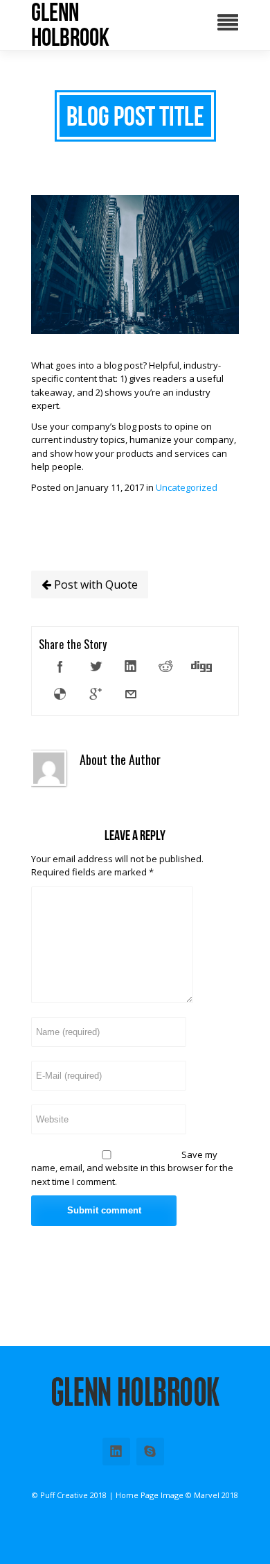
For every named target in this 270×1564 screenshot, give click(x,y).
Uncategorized (186, 487)
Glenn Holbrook (70, 25)
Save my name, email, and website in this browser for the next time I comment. (132, 1168)
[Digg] (201, 666)
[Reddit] (166, 666)
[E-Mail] (131, 694)
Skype (150, 1451)
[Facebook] (60, 666)
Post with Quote (94, 584)
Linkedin (116, 1451)
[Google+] (95, 694)
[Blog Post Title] (135, 330)
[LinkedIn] (131, 666)
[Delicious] (60, 694)
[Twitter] (95, 666)
